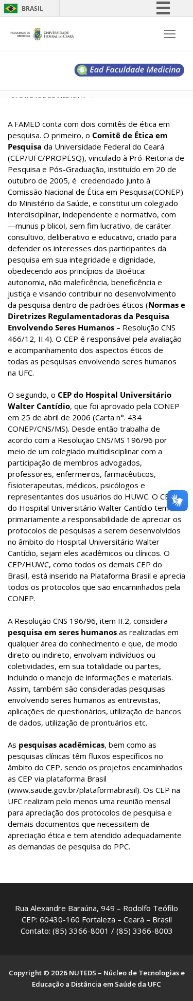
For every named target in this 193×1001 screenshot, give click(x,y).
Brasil (32, 8)
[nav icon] (169, 34)
